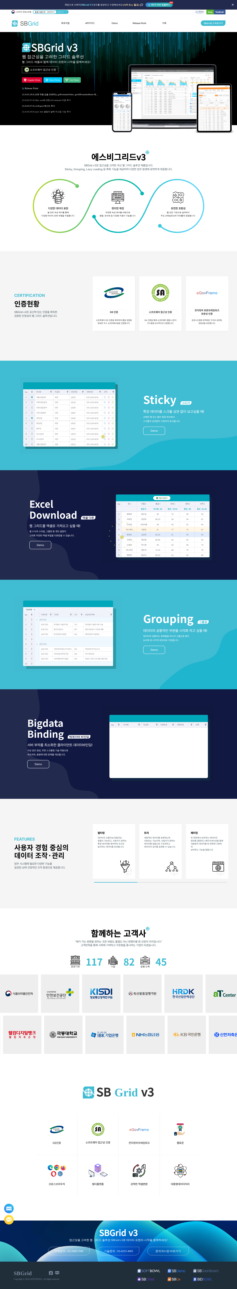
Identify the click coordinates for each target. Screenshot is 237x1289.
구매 (164, 23)
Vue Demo (74, 80)
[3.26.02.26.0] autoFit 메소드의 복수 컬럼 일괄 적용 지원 (47, 94)
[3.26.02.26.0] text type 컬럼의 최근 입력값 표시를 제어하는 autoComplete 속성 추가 (60, 100)
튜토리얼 (65, 23)
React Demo (54, 80)
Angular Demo (33, 80)
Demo (115, 23)
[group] (114, 851)
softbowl (199, 12)
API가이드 (90, 23)
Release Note (139, 23)
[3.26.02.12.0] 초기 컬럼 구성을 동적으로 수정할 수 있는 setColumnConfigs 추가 (58, 112)
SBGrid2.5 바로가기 (213, 23)
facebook (219, 12)
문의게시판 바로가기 (168, 1251)
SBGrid (25, 23)
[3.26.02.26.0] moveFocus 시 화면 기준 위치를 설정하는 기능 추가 (52, 106)
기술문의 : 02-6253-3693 (118, 1251)
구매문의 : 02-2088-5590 (68, 1251)
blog (210, 12)
